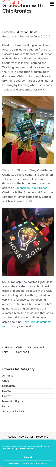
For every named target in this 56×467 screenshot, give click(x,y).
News (33, 32)
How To (6, 396)
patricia (11, 36)
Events (6, 391)
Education (22, 32)
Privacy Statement (29, 463)
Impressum (43, 463)
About (12, 436)
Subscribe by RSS (13, 411)
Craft (5, 380)
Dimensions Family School (31, 188)
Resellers (42, 436)
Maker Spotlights (12, 401)
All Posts (7, 375)
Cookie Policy (13, 463)
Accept (28, 457)
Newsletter (26, 436)
